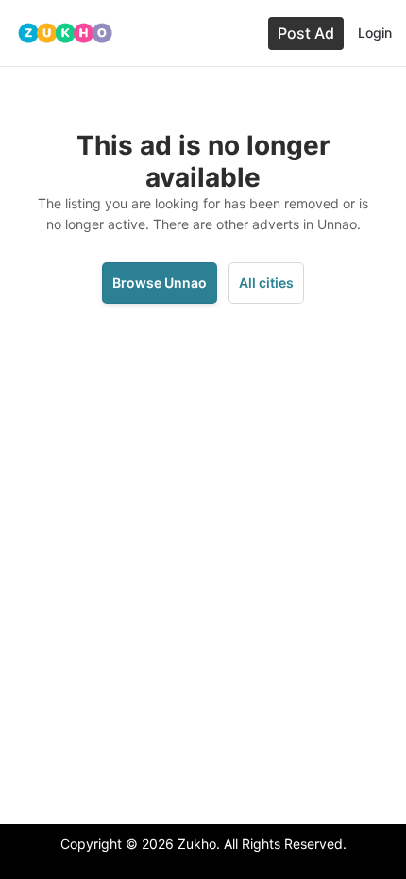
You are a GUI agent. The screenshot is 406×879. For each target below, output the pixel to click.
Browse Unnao (159, 282)
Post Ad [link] (306, 33)
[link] (65, 33)
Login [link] (375, 33)
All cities (266, 282)
